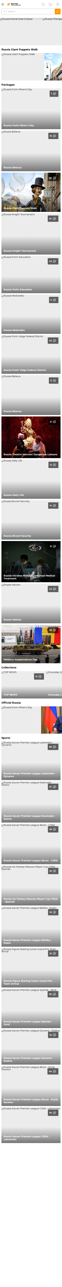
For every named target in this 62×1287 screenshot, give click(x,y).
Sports (5, 738)
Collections (8, 667)
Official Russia (11, 702)
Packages (8, 84)
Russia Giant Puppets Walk (19, 49)
